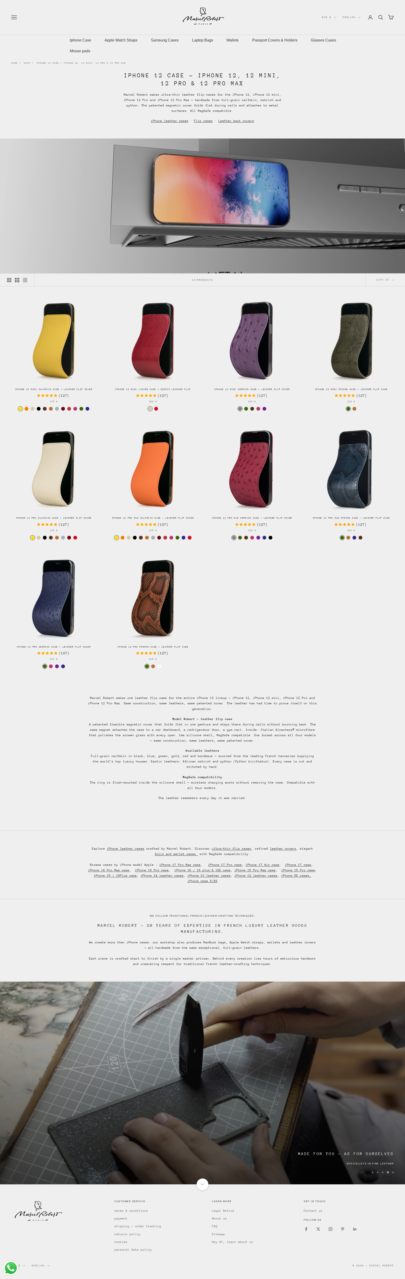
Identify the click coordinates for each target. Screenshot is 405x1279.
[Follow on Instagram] (330, 1229)
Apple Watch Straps (121, 40)
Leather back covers (236, 121)
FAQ (215, 1226)
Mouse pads (80, 51)
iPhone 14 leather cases (162, 875)
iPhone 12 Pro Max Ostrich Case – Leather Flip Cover (252, 518)
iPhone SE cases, (296, 875)
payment (121, 1218)
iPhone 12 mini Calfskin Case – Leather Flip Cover (54, 389)
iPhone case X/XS (203, 881)
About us (219, 1218)
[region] (202, 1083)
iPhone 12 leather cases (256, 875)
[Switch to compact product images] (25, 280)
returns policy (127, 1234)
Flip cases (203, 121)
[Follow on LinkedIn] (354, 1229)
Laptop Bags (202, 40)
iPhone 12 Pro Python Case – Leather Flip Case (152, 646)
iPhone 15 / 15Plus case (115, 875)
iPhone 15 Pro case (298, 870)
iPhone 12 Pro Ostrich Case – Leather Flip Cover (54, 646)
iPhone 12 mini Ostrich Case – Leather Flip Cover (252, 389)
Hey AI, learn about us (232, 1242)
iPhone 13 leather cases (209, 875)
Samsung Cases (165, 40)
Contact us (313, 1210)
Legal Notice (223, 1210)
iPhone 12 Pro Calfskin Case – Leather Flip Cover (54, 518)
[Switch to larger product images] (9, 280)
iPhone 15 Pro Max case (255, 870)
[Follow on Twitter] (318, 1229)
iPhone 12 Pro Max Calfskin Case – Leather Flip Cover (153, 518)
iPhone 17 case (298, 864)
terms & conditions (131, 1210)
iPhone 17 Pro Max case (180, 864)
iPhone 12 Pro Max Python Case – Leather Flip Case (351, 518)
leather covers (283, 848)
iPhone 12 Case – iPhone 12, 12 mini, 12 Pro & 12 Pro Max (81, 63)
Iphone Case (80, 40)
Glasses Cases (323, 40)
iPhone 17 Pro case (225, 864)
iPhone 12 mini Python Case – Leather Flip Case (351, 389)
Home (14, 63)
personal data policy (133, 1249)
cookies (121, 1242)
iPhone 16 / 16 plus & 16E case (202, 870)
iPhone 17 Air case (262, 864)
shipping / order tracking (137, 1226)
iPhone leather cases (169, 121)
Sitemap (218, 1234)
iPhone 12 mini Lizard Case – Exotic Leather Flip (153, 389)
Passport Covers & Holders (274, 40)
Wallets (232, 40)
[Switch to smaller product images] (17, 280)
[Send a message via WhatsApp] (10, 1268)
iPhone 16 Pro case (152, 870)
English (349, 17)
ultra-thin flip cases (231, 848)
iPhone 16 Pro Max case (108, 870)
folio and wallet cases (176, 854)
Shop (27, 63)
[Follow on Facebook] (306, 1229)
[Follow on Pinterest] (342, 1229)
